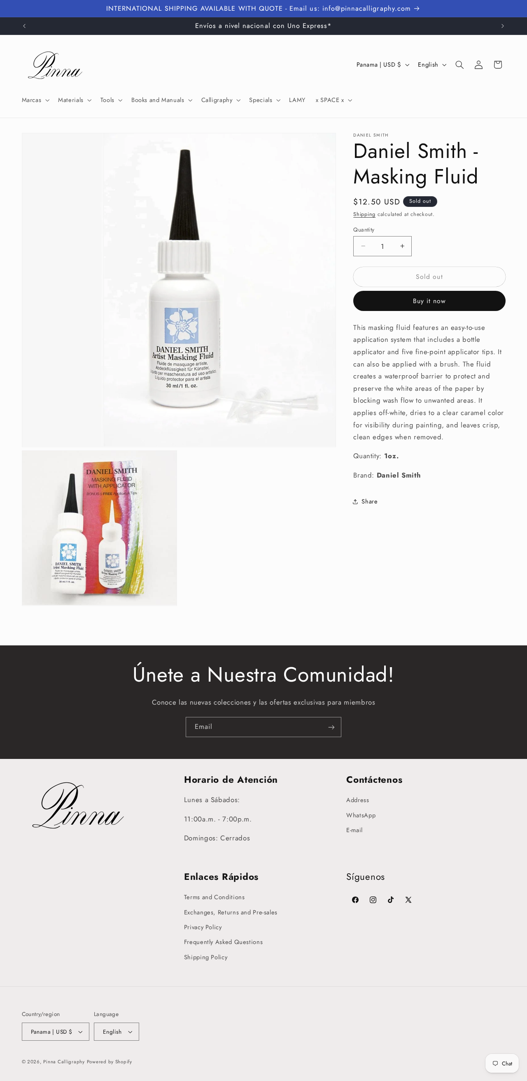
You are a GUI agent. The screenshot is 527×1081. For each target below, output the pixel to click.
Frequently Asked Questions (223, 941)
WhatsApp (360, 814)
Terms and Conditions (214, 897)
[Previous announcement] (24, 26)
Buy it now (429, 300)
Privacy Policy (203, 927)
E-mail (354, 830)
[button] (34, 100)
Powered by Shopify (109, 1061)
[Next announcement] (503, 26)
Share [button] (369, 501)
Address (357, 800)
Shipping (364, 214)
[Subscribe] (331, 727)
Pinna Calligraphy (64, 1061)
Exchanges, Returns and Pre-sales (230, 911)
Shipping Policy (205, 956)
